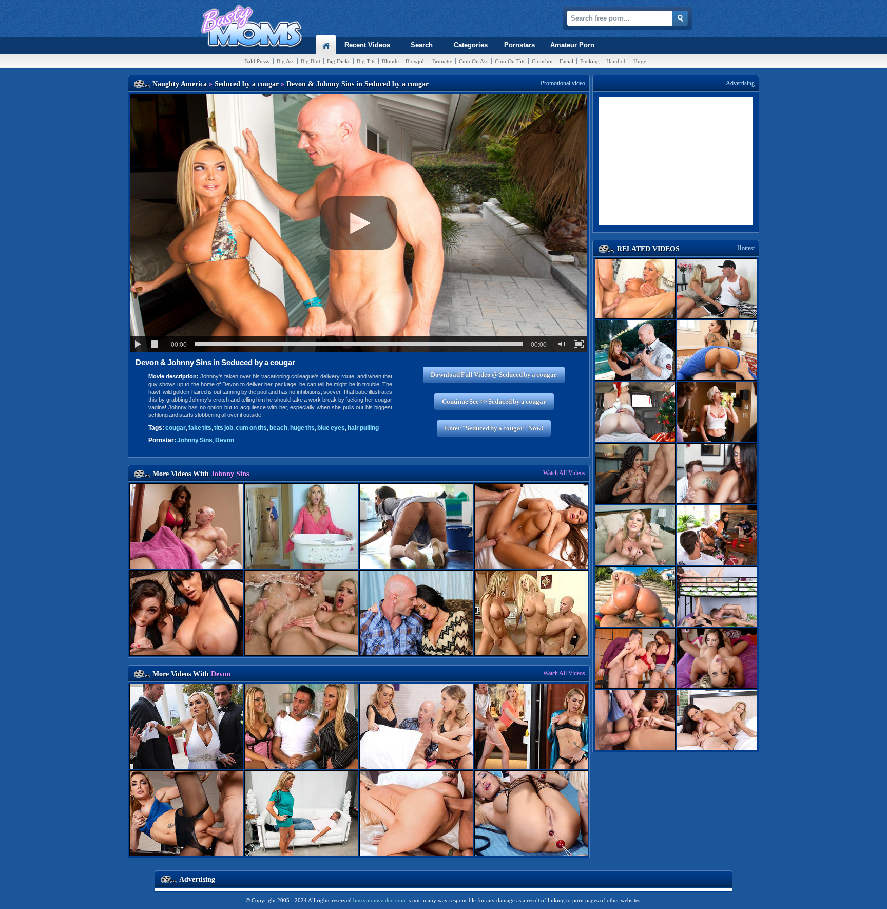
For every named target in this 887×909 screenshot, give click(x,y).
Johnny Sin (195, 440)
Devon (224, 440)
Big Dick (338, 61)
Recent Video (367, 45)
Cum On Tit (510, 61)
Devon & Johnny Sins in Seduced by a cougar (215, 362)
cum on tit (251, 427)
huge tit (302, 427)
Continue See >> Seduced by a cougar (494, 401)
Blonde (390, 61)
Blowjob (416, 61)
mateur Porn (572, 45)
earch (422, 45)
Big (285, 61)
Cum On (473, 61)
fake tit (199, 427)
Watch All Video (564, 473)
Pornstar (519, 45)
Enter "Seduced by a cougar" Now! (494, 428)
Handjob (616, 61)
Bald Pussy (257, 61)
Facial (566, 61)
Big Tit (366, 61)
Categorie (471, 45)
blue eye (331, 427)
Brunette (442, 61)
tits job (223, 427)
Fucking (590, 61)
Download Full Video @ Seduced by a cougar (494, 374)
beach (278, 427)
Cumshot (542, 61)
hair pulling (363, 427)
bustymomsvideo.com (379, 900)
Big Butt (310, 61)
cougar (175, 427)
